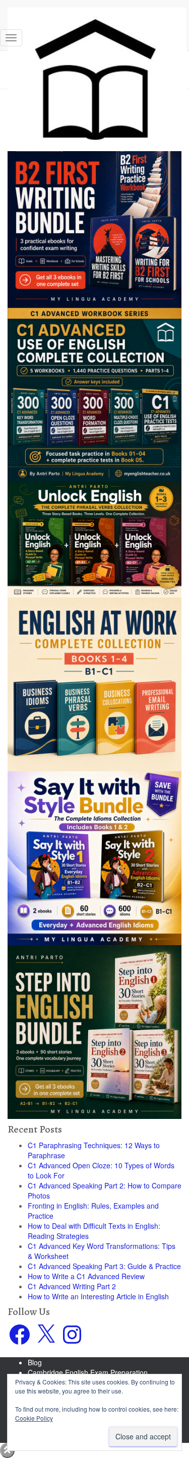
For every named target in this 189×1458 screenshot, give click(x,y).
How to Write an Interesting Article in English (98, 1296)
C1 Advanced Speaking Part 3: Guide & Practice (104, 1266)
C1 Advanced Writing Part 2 (72, 1286)
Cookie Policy (34, 1418)
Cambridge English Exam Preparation (88, 1372)
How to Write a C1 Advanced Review (86, 1276)
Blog (35, 1362)
